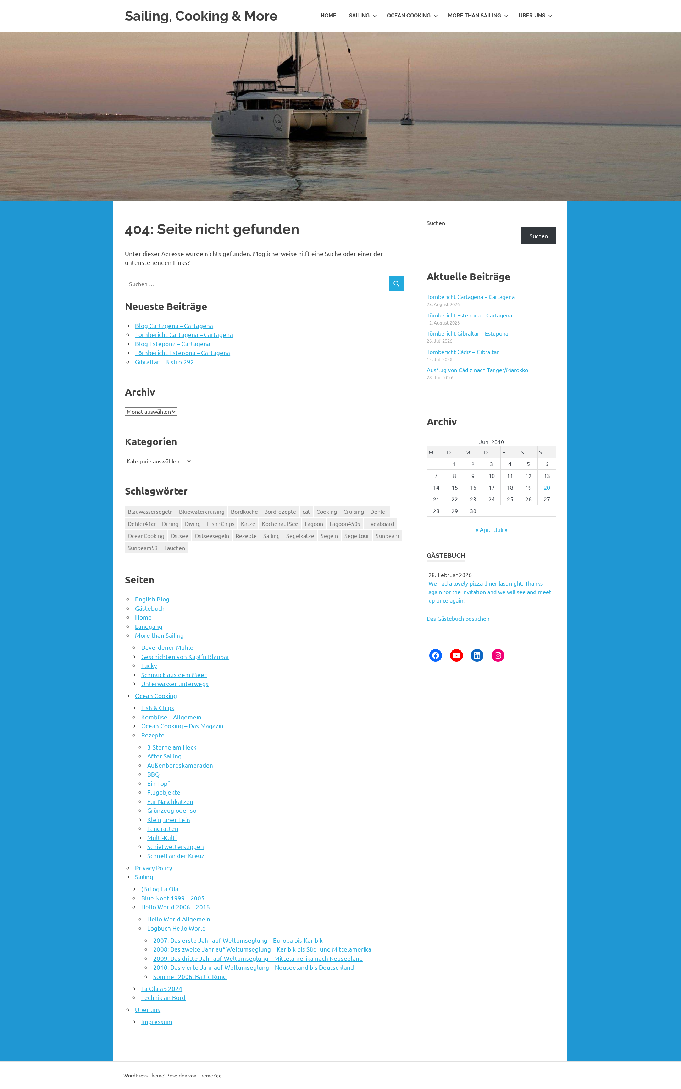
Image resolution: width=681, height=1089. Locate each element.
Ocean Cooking (409, 15)
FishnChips (220, 523)
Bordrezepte (280, 511)
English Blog (152, 599)
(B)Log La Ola (159, 888)
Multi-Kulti (162, 837)
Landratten (162, 828)
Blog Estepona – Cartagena (172, 343)
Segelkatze (300, 535)
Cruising (353, 511)
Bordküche (244, 511)
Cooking (326, 511)
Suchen (436, 222)
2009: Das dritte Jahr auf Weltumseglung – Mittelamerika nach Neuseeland (258, 958)
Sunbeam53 (143, 547)
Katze (248, 523)
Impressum (156, 1021)
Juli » (501, 529)
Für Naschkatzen (170, 801)
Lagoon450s (345, 523)
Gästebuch (150, 608)
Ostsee (179, 535)
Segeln (329, 535)
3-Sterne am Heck (171, 747)
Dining (170, 523)
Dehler (378, 511)
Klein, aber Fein (168, 819)
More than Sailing (474, 15)
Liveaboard (380, 523)
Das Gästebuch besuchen (458, 618)
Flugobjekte (164, 792)
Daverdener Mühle (167, 647)
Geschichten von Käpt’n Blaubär (185, 656)
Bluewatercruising (202, 511)
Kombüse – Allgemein (171, 716)
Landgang (148, 626)
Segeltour (356, 535)
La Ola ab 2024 (161, 988)
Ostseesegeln (212, 535)
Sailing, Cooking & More (201, 16)
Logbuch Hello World (176, 928)
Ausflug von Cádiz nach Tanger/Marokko (477, 369)
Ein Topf (158, 783)
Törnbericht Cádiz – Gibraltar (463, 351)
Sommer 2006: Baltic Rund (190, 976)
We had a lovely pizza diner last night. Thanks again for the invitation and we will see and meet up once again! (489, 591)
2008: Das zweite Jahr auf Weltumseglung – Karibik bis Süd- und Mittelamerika (262, 949)
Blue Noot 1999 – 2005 (173, 898)
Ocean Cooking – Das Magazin (182, 725)
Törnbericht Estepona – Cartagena (182, 352)
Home (328, 15)
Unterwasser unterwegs (175, 683)
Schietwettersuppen (175, 846)
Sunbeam (387, 535)
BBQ (153, 774)
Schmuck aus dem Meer (174, 674)
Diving (193, 523)
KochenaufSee (280, 523)
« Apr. (483, 529)
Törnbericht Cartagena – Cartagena (184, 334)
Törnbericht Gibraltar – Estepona (467, 333)
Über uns (532, 15)
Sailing (359, 15)
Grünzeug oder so (171, 810)
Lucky (149, 665)
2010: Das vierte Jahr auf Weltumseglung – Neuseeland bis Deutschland (253, 967)
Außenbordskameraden (180, 765)
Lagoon (314, 523)
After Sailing (164, 755)
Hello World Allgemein (178, 918)
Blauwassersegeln (150, 511)
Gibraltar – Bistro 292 (164, 361)
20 (547, 487)
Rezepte (246, 535)
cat (306, 511)
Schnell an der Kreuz (175, 855)
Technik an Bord (163, 997)
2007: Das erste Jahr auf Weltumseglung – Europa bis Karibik (238, 940)
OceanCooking (146, 535)
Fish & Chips (157, 707)
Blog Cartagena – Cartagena (174, 325)
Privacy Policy (153, 867)
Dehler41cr (142, 523)
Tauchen (174, 547)
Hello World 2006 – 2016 (175, 906)
